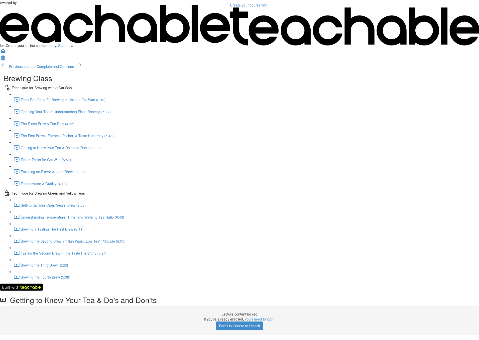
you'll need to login (259, 319)
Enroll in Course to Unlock (239, 325)
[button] (3, 52)
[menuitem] (3, 59)
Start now (65, 45)
